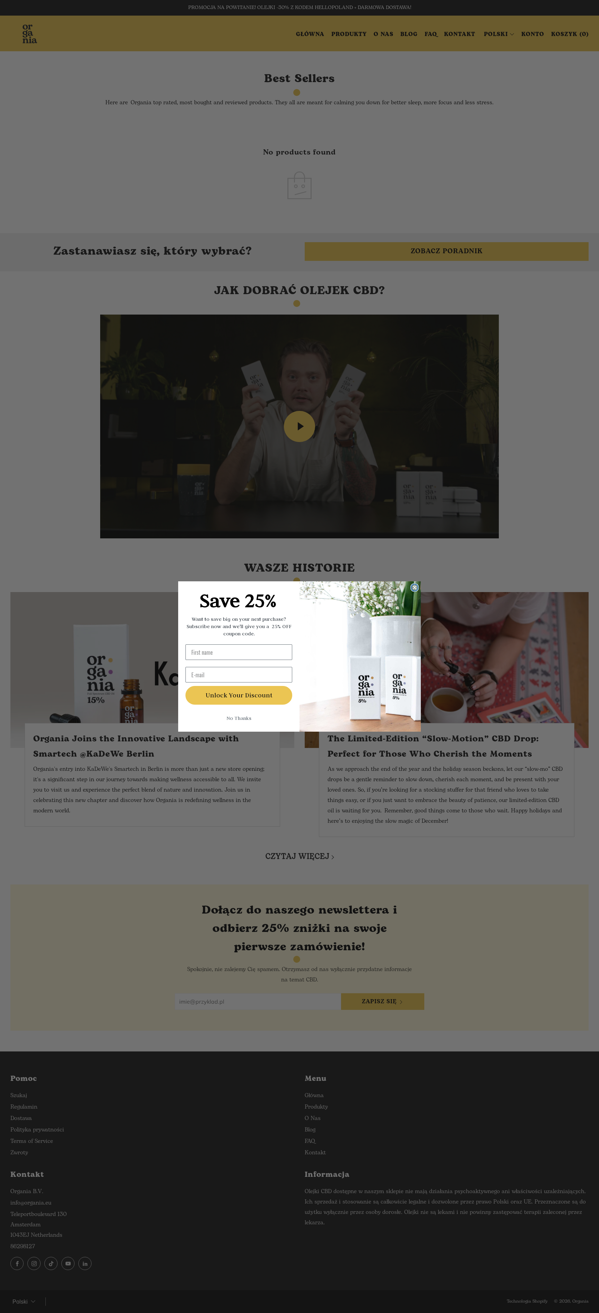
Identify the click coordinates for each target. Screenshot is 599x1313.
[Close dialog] (414, 587)
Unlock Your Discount (239, 695)
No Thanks (238, 718)
